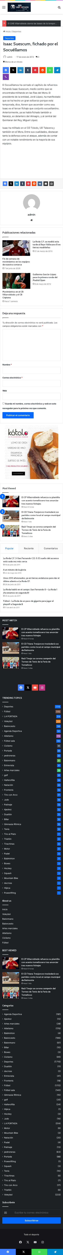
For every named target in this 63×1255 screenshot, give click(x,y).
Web (4, 390)
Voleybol (8, 721)
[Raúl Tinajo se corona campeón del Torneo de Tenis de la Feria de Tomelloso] (10, 531)
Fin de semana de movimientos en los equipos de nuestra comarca (16, 261)
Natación (8, 785)
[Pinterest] (35, 70)
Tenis (6, 829)
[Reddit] (42, 70)
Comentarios (51, 548)
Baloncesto (9, 726)
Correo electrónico (12, 377)
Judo (6, 799)
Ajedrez (7, 809)
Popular (9, 548)
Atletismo (8, 736)
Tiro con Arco (10, 795)
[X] (13, 70)
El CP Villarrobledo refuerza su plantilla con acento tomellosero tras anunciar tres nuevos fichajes (41, 500)
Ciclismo (8, 746)
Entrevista (9, 765)
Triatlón (7, 839)
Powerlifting (10, 893)
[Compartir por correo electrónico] (45, 183)
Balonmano (9, 760)
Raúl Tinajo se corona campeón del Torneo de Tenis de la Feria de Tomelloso (39, 530)
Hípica (7, 888)
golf (6, 775)
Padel (7, 853)
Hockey (8, 868)
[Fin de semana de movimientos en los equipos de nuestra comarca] (16, 248)
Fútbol (7, 711)
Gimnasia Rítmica (12, 824)
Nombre (7, 364)
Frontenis (8, 790)
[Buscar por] (59, 8)
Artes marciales (11, 770)
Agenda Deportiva (13, 731)
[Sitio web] (31, 220)
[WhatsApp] (50, 70)
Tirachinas (9, 844)
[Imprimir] (51, 183)
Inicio (8, 31)
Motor (7, 848)
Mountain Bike (11, 878)
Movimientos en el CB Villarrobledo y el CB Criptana (13, 294)
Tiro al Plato (10, 834)
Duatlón (8, 814)
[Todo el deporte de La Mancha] (19, 7)
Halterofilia (9, 780)
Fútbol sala (9, 741)
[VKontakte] (40, 183)
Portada (8, 750)
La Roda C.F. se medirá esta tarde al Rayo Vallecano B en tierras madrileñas (47, 244)
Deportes (16, 31)
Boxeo (7, 863)
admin (9, 57)
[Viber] (6, 77)
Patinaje (8, 804)
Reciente (29, 548)
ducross (8, 883)
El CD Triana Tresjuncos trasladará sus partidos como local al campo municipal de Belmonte (41, 515)
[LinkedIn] (20, 70)
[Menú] (3, 8)
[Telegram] (57, 70)
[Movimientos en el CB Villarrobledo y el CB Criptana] (16, 281)
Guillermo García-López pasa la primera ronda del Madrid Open (45, 277)
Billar (6, 819)
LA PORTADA (10, 716)
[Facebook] (6, 70)
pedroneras (9, 755)
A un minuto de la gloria (14, 569)
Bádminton (9, 858)
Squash (7, 873)
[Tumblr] (28, 70)
